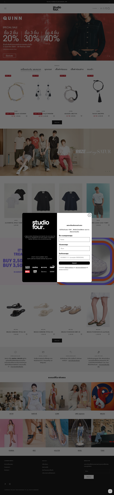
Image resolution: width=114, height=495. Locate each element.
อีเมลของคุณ (63, 245)
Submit (74, 263)
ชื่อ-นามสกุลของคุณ (65, 236)
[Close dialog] (89, 215)
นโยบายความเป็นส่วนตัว (81, 267)
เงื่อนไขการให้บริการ (69, 267)
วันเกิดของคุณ (63, 254)
